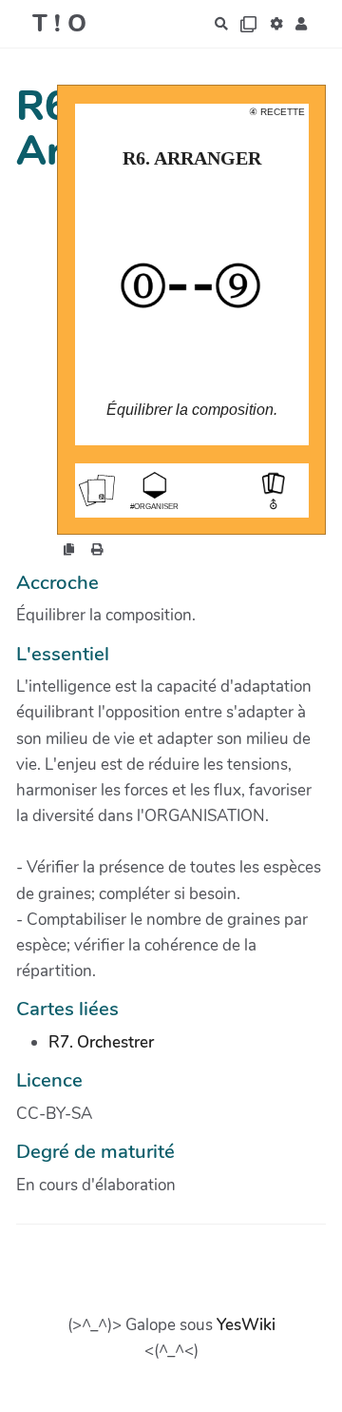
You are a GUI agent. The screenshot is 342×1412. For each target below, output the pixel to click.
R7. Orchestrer (101, 1042)
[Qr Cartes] (249, 23)
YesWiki (246, 1325)
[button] (302, 24)
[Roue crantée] (277, 24)
